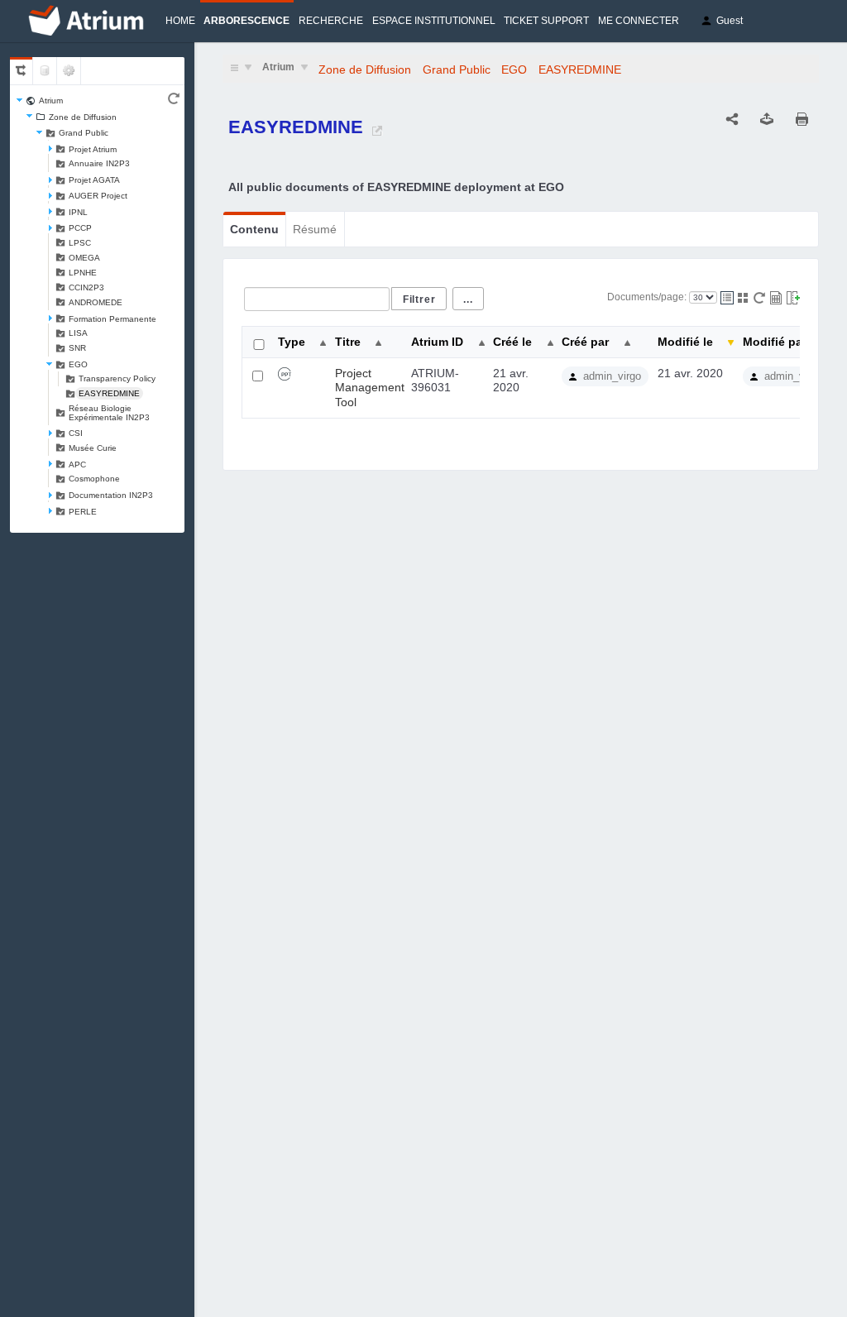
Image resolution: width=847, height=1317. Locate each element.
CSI (76, 433)
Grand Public (83, 132)
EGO (78, 364)
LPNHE (83, 272)
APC (77, 464)
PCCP (80, 227)
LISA (78, 333)
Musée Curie (93, 448)
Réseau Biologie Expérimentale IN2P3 (109, 413)
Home (180, 20)
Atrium (51, 100)
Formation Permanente (112, 318)
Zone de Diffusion (83, 117)
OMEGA (84, 257)
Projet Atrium (93, 149)
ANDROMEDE (95, 302)
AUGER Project (98, 195)
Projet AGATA (94, 179)
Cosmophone (94, 478)
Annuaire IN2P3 (99, 163)
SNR (77, 347)
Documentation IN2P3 (111, 495)
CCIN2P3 (86, 287)
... (468, 299)
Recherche (331, 20)
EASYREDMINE (109, 393)
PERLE (83, 511)
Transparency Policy (117, 378)
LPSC (80, 242)
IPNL (78, 212)
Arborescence (246, 20)
